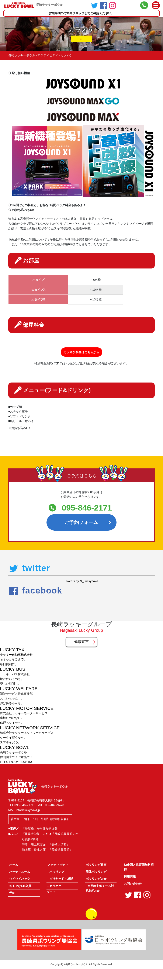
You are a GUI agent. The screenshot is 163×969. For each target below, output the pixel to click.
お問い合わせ (133, 883)
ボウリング (56, 871)
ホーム (13, 864)
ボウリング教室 (96, 864)
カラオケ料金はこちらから (81, 352)
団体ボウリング (96, 871)
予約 (12, 893)
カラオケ (55, 886)
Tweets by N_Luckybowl (81, 581)
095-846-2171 (87, 508)
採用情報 (130, 876)
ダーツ (50, 891)
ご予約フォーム (81, 522)
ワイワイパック (19, 878)
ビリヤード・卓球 (61, 878)
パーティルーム (19, 871)
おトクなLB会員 (20, 886)
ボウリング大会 (96, 878)
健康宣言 (81, 642)
